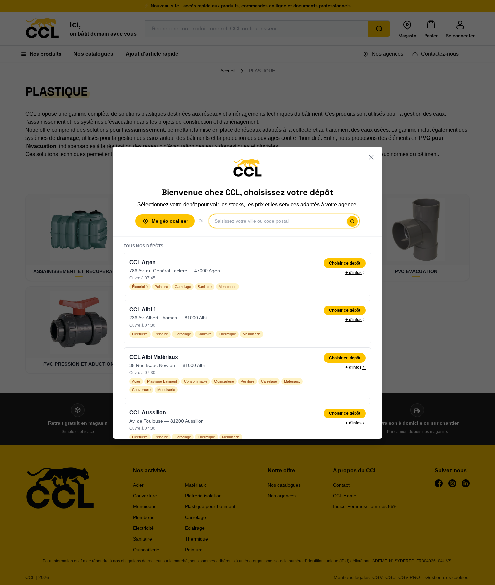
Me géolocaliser (170, 221)
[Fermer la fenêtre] (371, 157)
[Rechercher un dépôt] (352, 221)
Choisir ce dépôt (344, 263)
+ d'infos (353, 272)
